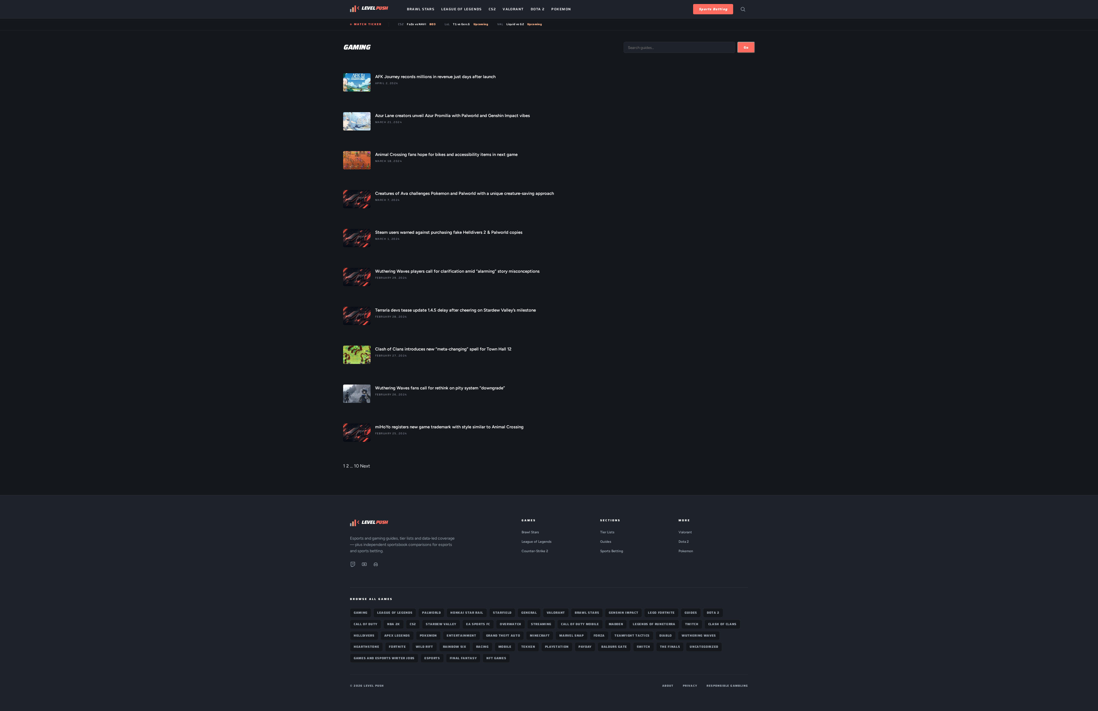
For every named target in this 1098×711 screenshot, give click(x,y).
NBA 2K (393, 624)
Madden (616, 624)
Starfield (502, 612)
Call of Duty (365, 624)
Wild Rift (424, 646)
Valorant (513, 9)
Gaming (360, 612)
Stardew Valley (441, 624)
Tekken (528, 646)
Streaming (541, 624)
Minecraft (540, 635)
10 (356, 466)
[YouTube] (364, 565)
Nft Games (496, 658)
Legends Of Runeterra (654, 624)
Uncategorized (704, 646)
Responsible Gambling (727, 686)
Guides (605, 542)
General (529, 612)
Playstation (557, 646)
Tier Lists (607, 532)
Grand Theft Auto (503, 635)
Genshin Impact (623, 612)
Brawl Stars (421, 9)
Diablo (665, 635)
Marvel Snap (571, 635)
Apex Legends (397, 635)
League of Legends (461, 9)
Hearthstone (366, 646)
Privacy (690, 686)
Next (365, 466)
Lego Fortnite (661, 612)
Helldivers (364, 635)
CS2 (492, 9)
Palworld (431, 612)
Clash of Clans (722, 624)
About (668, 686)
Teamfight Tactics (632, 635)
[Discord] (376, 565)
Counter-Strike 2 (535, 551)
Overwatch (510, 624)
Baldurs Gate (614, 646)
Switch (643, 646)
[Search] (743, 9)
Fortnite (397, 646)
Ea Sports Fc (478, 624)
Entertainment (461, 635)
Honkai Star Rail (466, 612)
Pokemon (561, 9)
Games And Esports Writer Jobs (384, 658)
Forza (599, 635)
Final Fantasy (463, 658)
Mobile (505, 646)
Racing (482, 646)
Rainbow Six (454, 646)
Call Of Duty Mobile (580, 624)
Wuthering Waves (699, 635)
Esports (432, 658)
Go (746, 47)
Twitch (692, 624)
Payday (585, 646)
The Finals (670, 646)
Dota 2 (538, 9)
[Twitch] (353, 565)
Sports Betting (713, 9)
